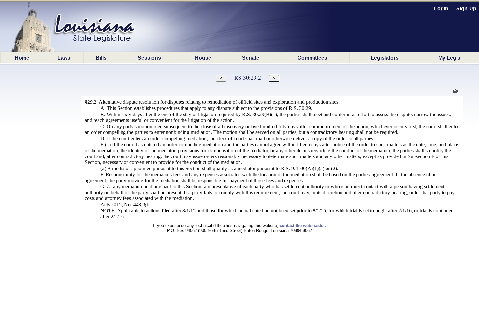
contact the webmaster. (303, 225)
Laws (63, 58)
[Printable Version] (455, 93)
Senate (250, 58)
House (203, 58)
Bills (101, 58)
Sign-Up (466, 8)
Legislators (385, 58)
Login (441, 8)
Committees (312, 58)
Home (22, 58)
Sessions (149, 58)
